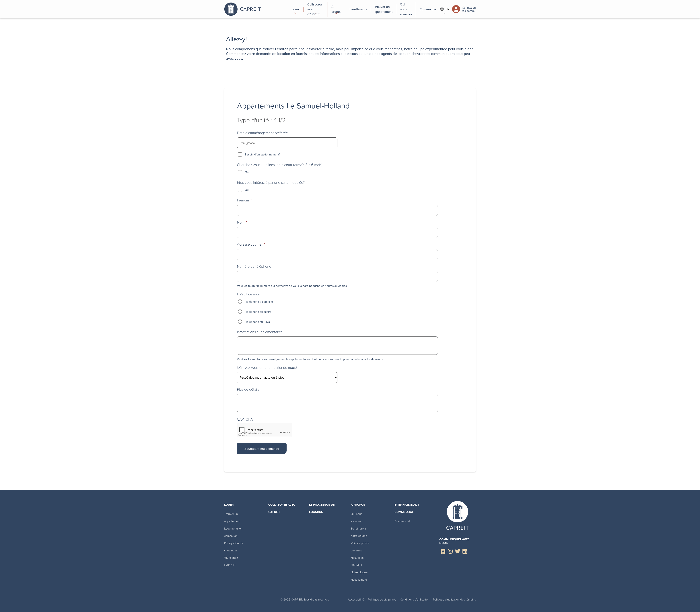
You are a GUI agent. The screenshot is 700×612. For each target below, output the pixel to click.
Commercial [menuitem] (402, 521)
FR (447, 9)
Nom (242, 222)
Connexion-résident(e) (469, 9)
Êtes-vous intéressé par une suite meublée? (271, 182)
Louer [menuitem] (229, 505)
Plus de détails (248, 389)
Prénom (244, 200)
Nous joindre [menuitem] (359, 580)
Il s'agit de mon (248, 294)
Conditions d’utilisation (414, 599)
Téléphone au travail (258, 322)
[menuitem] (296, 9)
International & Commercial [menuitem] (406, 508)
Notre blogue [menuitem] (359, 572)
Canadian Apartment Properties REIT (256, 9)
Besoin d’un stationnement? (262, 154)
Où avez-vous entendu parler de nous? (267, 367)
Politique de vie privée (382, 599)
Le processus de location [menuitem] (322, 508)
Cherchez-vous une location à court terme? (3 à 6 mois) (279, 164)
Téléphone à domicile (259, 302)
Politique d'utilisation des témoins (454, 599)
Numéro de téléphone (254, 266)
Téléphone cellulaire (258, 312)
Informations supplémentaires (260, 331)
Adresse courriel (251, 244)
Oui (247, 172)
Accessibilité (356, 599)
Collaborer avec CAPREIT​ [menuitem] (281, 508)
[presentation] (264, 430)
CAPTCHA (245, 419)
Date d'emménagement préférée (262, 132)
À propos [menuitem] (358, 505)
